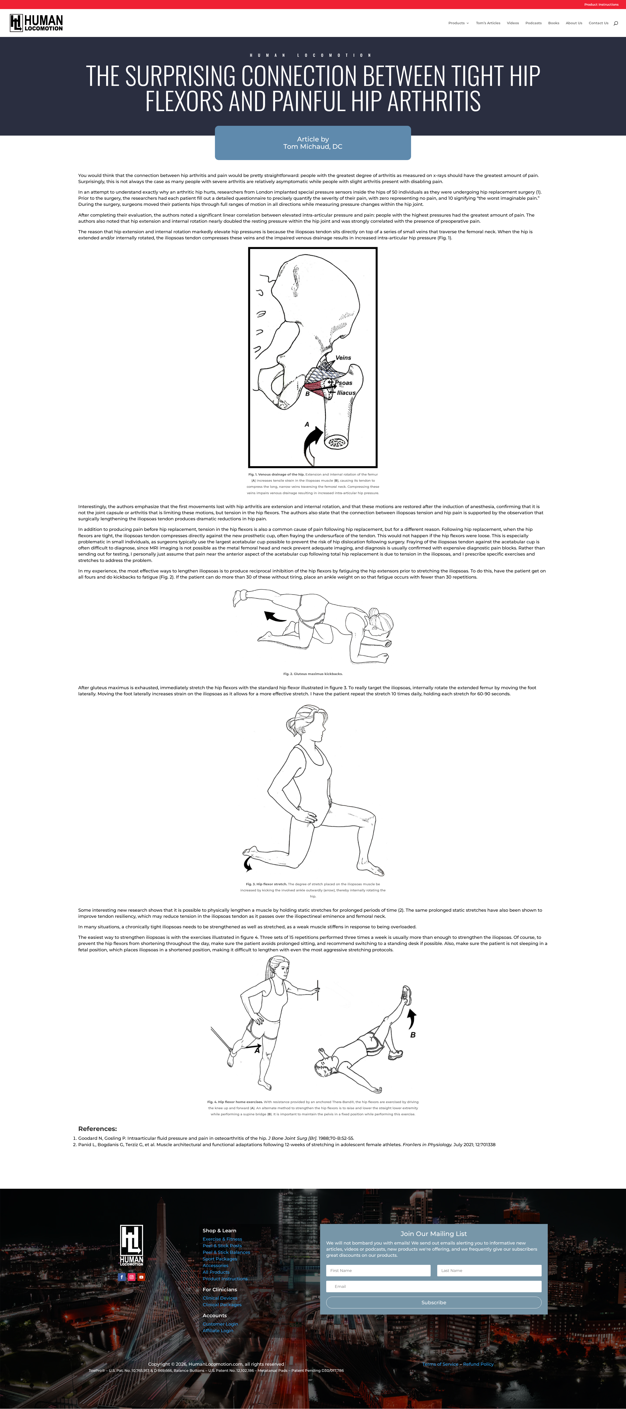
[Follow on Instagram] (131, 1277)
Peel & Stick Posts (222, 1245)
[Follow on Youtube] (141, 1277)
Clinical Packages (222, 1304)
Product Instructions (601, 4)
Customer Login (220, 1324)
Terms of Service (440, 1364)
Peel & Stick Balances (226, 1252)
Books (553, 23)
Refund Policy (478, 1364)
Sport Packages (220, 1259)
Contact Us (598, 23)
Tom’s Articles (488, 23)
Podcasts (533, 23)
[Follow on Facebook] (122, 1277)
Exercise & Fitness (222, 1239)
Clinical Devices (220, 1298)
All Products (216, 1272)
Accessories (215, 1265)
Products (456, 23)
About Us (574, 23)
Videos (513, 23)
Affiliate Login (218, 1330)
